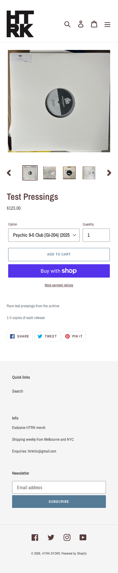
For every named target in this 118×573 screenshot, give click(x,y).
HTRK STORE (51, 553)
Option (12, 224)
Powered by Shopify (74, 553)
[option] (30, 173)
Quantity (88, 224)
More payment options (59, 285)
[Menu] (107, 24)
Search (17, 391)
